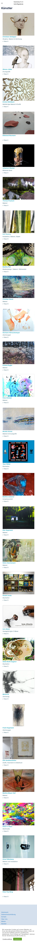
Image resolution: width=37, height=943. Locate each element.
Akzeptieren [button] (17, 939)
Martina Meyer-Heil (9, 793)
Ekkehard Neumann (9, 135)
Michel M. (6, 694)
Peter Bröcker (7, 398)
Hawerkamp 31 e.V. (18, 1)
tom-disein (6, 629)
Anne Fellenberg (8, 859)
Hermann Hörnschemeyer (11, 332)
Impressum (4, 912)
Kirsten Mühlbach (8, 102)
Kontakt (3, 917)
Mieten (3, 921)
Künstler (3, 924)
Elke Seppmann (8, 530)
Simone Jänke (7, 69)
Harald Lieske (7, 595)
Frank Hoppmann (8, 728)
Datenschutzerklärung (8, 914)
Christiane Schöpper (9, 37)
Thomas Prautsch (8, 201)
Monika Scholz (7, 431)
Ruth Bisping (7, 234)
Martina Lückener (8, 497)
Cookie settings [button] (7, 939)
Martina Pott (7, 267)
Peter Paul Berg (8, 892)
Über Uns (4, 919)
